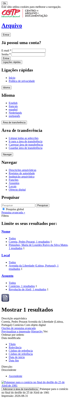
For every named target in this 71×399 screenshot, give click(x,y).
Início (12, 77)
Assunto (7, 276)
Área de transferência (14, 122)
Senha (6, 54)
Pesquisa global (14, 209)
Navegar (7, 154)
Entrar (6, 34)
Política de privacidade (22, 81)
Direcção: (7, 366)
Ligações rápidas (12, 62)
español (13, 109)
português (14, 116)
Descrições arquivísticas (22, 170)
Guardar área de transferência (25, 147)
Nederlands (15, 112)
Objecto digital (17, 189)
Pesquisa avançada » (13, 212)
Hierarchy (37, 331)
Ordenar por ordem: (12, 334)
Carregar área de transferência (26, 144)
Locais (12, 186)
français (13, 106)
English (13, 102)
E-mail (6, 50)
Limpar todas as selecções (23, 138)
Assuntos (14, 183)
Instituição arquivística (21, 176)
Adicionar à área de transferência (20, 389)
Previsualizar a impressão (15, 331)
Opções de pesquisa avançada (18, 328)
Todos (12, 238)
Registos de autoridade (22, 173)
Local (5, 255)
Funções (13, 179)
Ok (4, 3)
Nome (5, 231)
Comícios (22, 286)
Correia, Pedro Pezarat (29, 241)
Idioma (6, 87)
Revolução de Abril (27, 289)
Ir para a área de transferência (25, 141)
